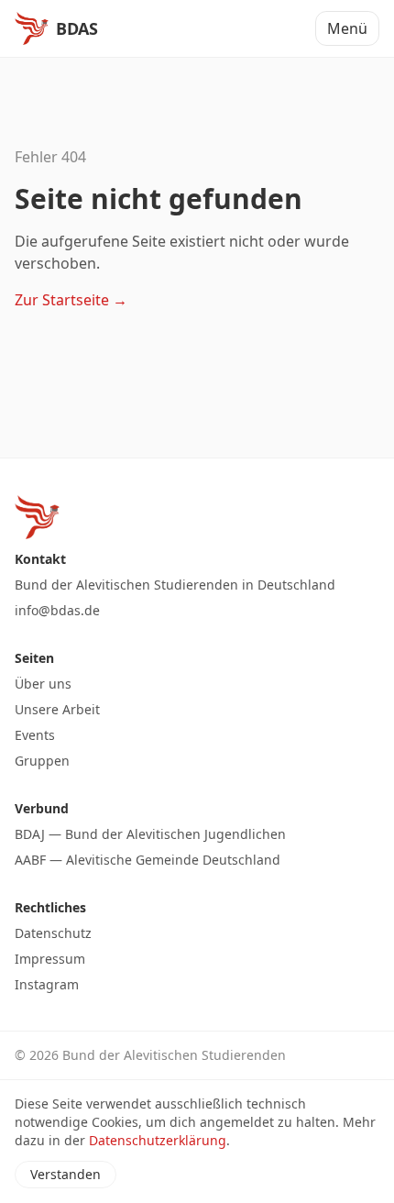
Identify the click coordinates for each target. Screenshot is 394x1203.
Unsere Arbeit (57, 709)
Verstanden (65, 1174)
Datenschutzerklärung (157, 1140)
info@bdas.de (57, 610)
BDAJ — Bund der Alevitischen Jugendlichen (150, 834)
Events (35, 735)
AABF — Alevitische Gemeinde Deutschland (147, 859)
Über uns (43, 683)
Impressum (50, 958)
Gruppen (42, 760)
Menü (347, 28)
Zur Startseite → (71, 300)
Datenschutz (53, 933)
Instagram (47, 984)
